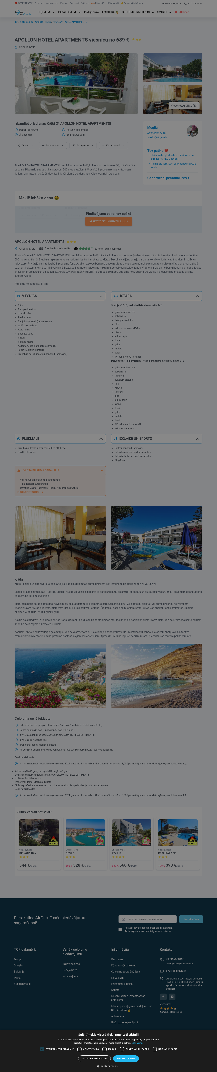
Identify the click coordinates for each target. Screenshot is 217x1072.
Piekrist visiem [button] (126, 1058)
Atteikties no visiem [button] (94, 1058)
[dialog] (108, 1051)
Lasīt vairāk (137, 1043)
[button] (108, 1066)
